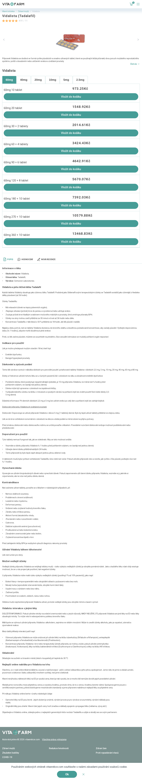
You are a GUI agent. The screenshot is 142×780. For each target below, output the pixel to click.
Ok (67, 774)
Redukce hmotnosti (59, 748)
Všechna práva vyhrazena (54, 739)
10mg (52, 79)
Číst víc (133, 64)
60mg (9, 79)
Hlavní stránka (8, 11)
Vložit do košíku (71, 96)
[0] (130, 4)
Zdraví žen (101, 748)
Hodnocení (27, 259)
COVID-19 (7, 757)
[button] (4, 39)
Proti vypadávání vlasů (107, 752)
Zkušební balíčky (10, 752)
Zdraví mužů (23, 11)
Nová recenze (48, 259)
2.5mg (80, 79)
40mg (23, 79)
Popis (10, 259)
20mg (38, 79)
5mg (66, 79)
